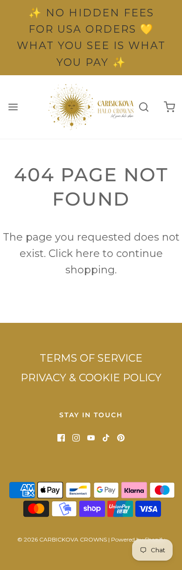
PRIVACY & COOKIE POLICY (91, 377)
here (88, 253)
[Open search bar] (143, 107)
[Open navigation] (13, 107)
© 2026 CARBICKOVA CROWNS (62, 539)
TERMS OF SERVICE (91, 358)
